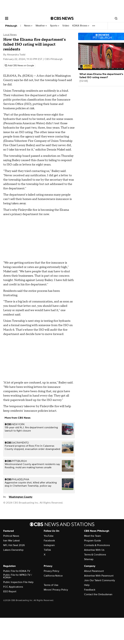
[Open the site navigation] (24, 18)
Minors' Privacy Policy (56, 589)
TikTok (47, 550)
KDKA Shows (80, 25)
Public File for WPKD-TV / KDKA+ (17, 576)
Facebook (49, 540)
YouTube (48, 536)
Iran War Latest (11, 540)
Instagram (49, 545)
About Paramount (94, 571)
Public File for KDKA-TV (16, 571)
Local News (10, 34)
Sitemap (88, 559)
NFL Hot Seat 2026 (14, 545)
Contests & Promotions (97, 545)
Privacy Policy (51, 571)
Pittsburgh (11, 25)
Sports (54, 25)
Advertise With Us (94, 550)
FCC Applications (13, 587)
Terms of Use (51, 585)
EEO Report (9, 591)
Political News (11, 536)
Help (86, 585)
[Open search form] (116, 18)
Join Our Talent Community (99, 580)
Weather (41, 25)
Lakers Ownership (13, 550)
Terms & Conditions (95, 554)
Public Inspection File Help (18, 582)
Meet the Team (92, 536)
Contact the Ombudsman (98, 594)
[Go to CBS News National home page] (62, 18)
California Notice (53, 575)
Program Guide (92, 540)
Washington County (20, 497)
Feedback (89, 589)
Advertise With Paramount (99, 575)
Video (65, 25)
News (27, 25)
